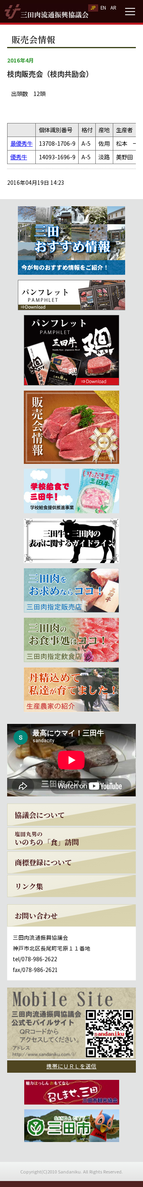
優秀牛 (18, 157)
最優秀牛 (21, 143)
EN (103, 7)
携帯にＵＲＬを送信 (71, 1066)
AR (113, 7)
